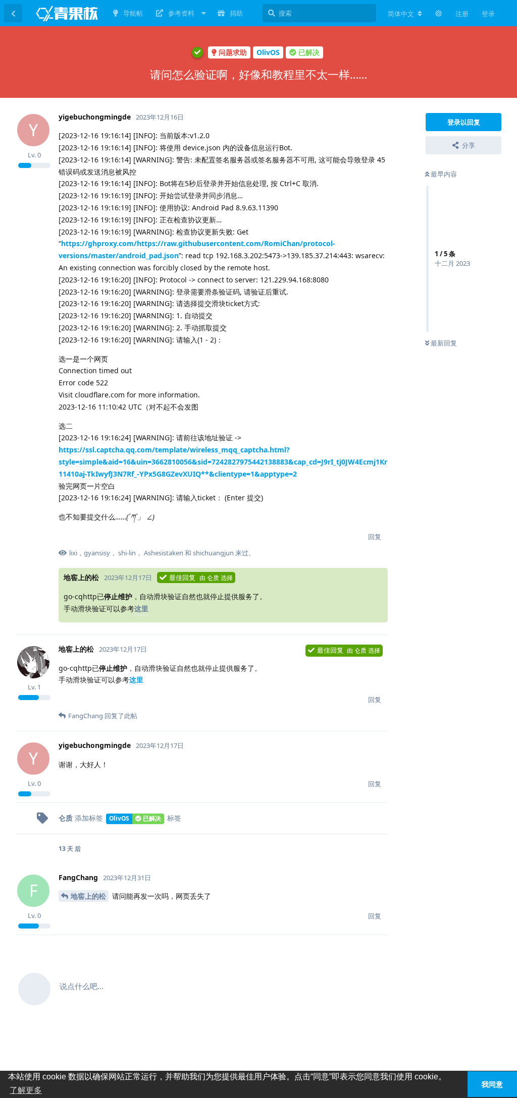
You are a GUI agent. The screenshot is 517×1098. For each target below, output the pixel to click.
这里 (141, 608)
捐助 (236, 13)
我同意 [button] (492, 1084)
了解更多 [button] (26, 1090)
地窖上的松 (88, 896)
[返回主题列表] (13, 13)
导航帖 (133, 13)
